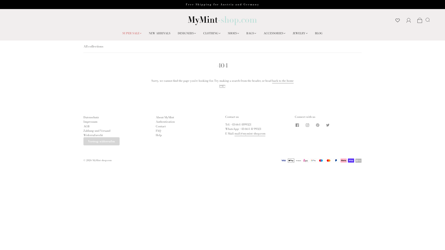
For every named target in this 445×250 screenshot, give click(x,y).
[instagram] (307, 125)
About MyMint (165, 117)
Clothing (210, 33)
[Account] (408, 20)
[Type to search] (427, 20)
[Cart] (420, 20)
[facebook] (297, 125)
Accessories (273, 33)
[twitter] (328, 125)
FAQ (158, 130)
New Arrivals (159, 33)
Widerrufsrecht (93, 135)
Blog (319, 33)
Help (159, 135)
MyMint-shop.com (102, 160)
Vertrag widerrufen (101, 141)
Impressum (90, 121)
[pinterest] (317, 125)
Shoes (232, 33)
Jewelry (299, 33)
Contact (161, 126)
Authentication (165, 121)
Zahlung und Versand (96, 130)
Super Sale (130, 33)
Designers (186, 33)
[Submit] (429, 20)
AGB (86, 126)
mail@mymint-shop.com (250, 133)
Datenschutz (91, 117)
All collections (93, 46)
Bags (250, 33)
